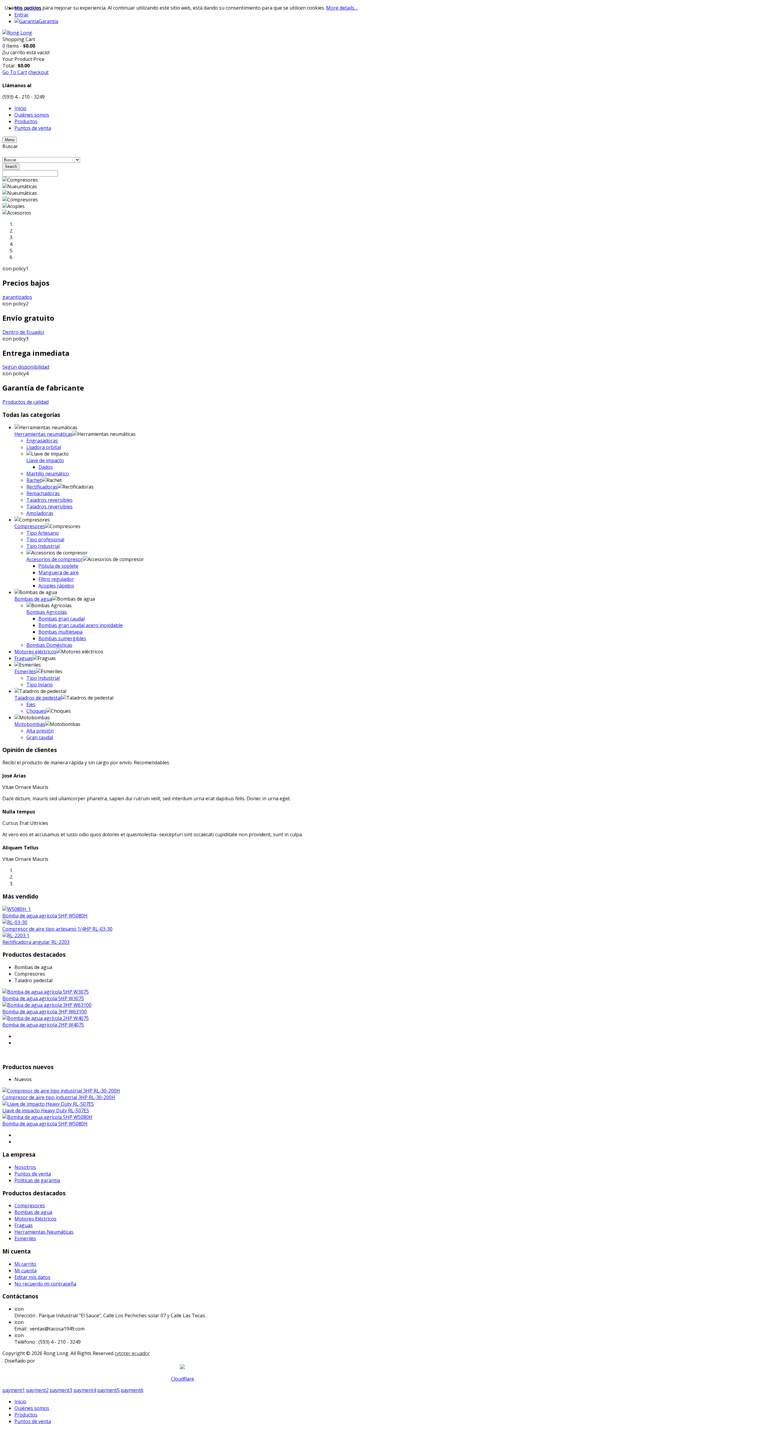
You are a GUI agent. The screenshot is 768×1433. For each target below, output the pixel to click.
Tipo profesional (45, 539)
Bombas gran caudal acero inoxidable (80, 625)
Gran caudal (39, 737)
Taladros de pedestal (38, 697)
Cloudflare (182, 1378)
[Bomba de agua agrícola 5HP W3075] (45, 992)
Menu (9, 140)
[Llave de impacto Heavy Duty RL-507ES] (48, 1104)
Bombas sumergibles (62, 638)
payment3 (61, 1390)
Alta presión (40, 730)
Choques (36, 711)
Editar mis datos (32, 1277)
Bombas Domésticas (49, 645)
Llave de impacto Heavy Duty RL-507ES (45, 1110)
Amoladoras (39, 513)
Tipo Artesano (42, 533)
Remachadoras (43, 493)
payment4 (85, 1390)
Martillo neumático (47, 473)
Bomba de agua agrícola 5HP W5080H (45, 915)
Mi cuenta (25, 1270)
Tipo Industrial (43, 546)
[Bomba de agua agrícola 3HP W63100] (47, 1005)
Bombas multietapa (60, 632)
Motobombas (29, 724)
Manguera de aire (58, 572)
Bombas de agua (33, 599)
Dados (45, 467)
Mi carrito (25, 1264)
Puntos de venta (32, 1173)
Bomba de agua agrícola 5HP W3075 (43, 998)
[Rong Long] (17, 32)
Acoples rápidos (56, 585)
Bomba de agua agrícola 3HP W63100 (44, 1011)
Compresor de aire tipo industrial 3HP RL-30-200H (58, 1097)
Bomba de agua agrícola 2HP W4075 (43, 1024)
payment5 (108, 1390)
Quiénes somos (31, 1408)
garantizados (17, 297)
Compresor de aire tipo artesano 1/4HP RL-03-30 (57, 929)
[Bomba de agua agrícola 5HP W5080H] (16, 909)
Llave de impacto (45, 460)
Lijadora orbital (43, 447)
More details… (342, 7)
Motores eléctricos (35, 651)
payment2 (37, 1390)
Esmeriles (25, 671)
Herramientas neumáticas (43, 434)
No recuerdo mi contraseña (45, 1283)
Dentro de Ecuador (23, 332)
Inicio (20, 1401)
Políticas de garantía (37, 1180)
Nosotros (25, 1167)
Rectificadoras (42, 486)
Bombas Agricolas (46, 612)
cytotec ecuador (132, 1353)
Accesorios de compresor (54, 559)
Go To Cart (14, 72)
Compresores (29, 526)
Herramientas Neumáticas (44, 1232)
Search (11, 166)
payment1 (13, 1390)
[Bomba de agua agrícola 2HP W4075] (45, 1018)
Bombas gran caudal (61, 618)
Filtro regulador (56, 579)
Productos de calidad (25, 402)
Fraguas (23, 658)
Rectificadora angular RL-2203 (36, 942)
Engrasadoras (42, 440)
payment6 (132, 1390)
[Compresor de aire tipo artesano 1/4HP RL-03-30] (14, 922)
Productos (26, 1414)
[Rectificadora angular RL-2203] (15, 935)
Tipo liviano (39, 684)
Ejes (30, 704)
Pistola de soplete (58, 566)
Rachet (34, 480)
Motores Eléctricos (35, 1218)
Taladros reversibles (49, 500)
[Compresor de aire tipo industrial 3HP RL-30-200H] (61, 1090)
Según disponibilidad (25, 367)
